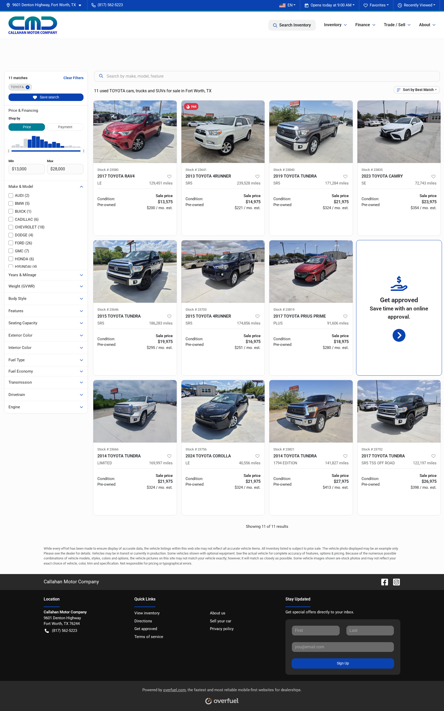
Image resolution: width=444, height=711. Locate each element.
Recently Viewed (418, 5)
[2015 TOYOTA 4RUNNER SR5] (223, 271)
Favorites (378, 5)
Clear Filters (73, 78)
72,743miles (426, 183)
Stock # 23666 (107, 449)
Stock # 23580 (107, 170)
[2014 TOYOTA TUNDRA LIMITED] (135, 411)
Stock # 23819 (283, 309)
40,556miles (250, 463)
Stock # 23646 (107, 309)
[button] (45, 5)
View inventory (147, 613)
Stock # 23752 (372, 449)
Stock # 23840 (283, 170)
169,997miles (161, 463)
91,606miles (338, 323)
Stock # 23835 (372, 170)
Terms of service (148, 636)
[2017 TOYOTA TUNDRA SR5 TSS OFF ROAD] (399, 411)
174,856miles (249, 323)
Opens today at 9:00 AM (331, 5)
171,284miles (337, 183)
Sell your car (220, 621)
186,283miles (161, 323)
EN (290, 5)
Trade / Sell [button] (394, 24)
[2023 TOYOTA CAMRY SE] (399, 131)
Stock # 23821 (283, 449)
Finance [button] (362, 24)
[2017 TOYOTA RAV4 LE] (135, 131)
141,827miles (337, 463)
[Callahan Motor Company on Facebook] (382, 582)
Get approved (145, 628)
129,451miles (161, 183)
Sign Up (343, 663)
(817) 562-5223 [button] (110, 5)
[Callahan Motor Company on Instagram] (394, 582)
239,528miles (249, 183)
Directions (143, 621)
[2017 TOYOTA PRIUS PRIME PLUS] (311, 271)
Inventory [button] (332, 24)
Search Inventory (295, 25)
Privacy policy (222, 628)
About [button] (424, 24)
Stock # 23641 (196, 170)
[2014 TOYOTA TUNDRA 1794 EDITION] (311, 411)
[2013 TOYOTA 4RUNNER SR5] (223, 131)
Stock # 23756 (196, 449)
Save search (49, 97)
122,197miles (425, 463)
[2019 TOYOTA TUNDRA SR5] (311, 131)
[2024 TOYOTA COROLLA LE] (223, 411)
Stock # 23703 (196, 309)
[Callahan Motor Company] (33, 25)
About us (217, 613)
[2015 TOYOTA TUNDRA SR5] (135, 271)
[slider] (8, 151)
